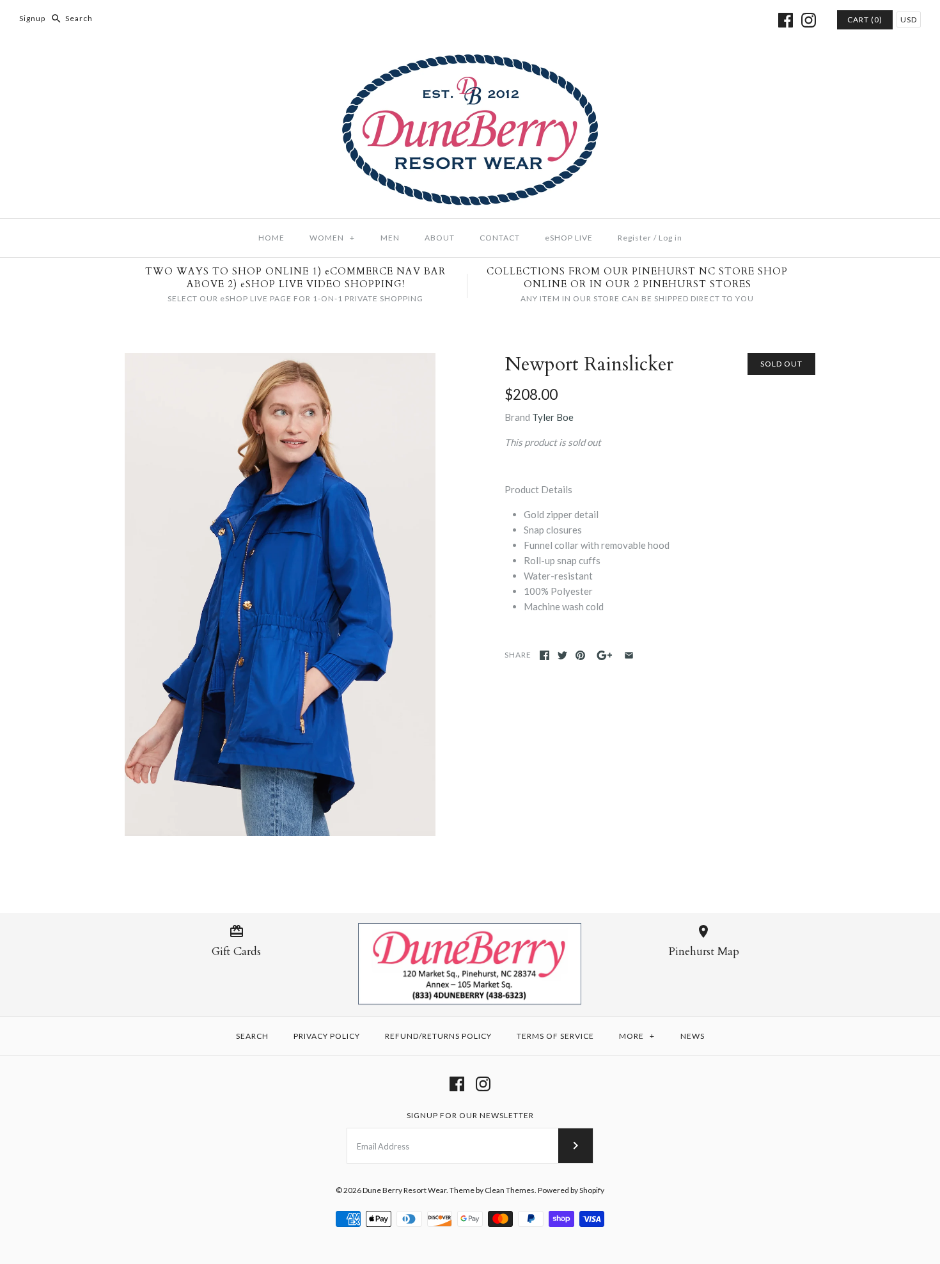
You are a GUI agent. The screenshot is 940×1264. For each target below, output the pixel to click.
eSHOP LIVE (569, 237)
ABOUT (440, 237)
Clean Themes (510, 1190)
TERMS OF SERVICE (555, 1036)
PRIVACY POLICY (327, 1036)
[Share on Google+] (604, 655)
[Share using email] (629, 655)
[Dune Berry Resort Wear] (470, 62)
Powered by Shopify (571, 1190)
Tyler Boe (553, 417)
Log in (670, 237)
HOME (271, 237)
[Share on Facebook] (544, 655)
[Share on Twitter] (562, 655)
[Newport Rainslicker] (280, 595)
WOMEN (332, 237)
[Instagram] (808, 20)
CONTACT (500, 237)
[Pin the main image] (580, 655)
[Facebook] (785, 20)
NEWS (692, 1036)
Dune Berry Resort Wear (404, 1190)
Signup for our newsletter (470, 1115)
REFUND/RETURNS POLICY (438, 1036)
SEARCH (252, 1036)
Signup (32, 18)
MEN (390, 237)
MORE (637, 1036)
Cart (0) (864, 19)
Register (635, 237)
